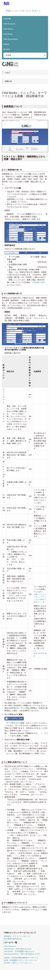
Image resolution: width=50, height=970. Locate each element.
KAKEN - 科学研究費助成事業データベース (21, 958)
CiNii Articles (8, 29)
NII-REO (6, 49)
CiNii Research (9, 24)
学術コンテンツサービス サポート (23, 11)
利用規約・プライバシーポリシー (17, 936)
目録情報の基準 (38, 282)
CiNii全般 (7, 19)
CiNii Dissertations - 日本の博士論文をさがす (22, 954)
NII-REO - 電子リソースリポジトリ (18, 963)
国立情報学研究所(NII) (13, 939)
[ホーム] (6, 3)
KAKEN (6, 44)
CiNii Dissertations (10, 39)
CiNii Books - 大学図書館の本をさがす (19, 951)
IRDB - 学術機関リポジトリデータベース (20, 960)
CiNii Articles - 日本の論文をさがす (18, 949)
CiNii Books (8, 34)
